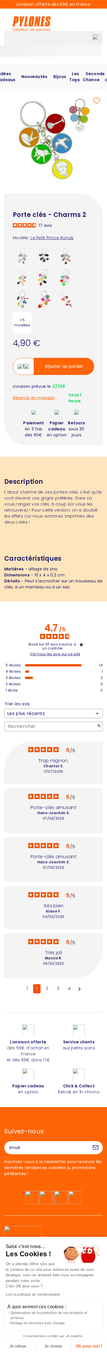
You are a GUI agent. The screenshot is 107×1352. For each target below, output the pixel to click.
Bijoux (59, 76)
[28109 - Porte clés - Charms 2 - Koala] (22, 256)
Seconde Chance (94, 77)
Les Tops (74, 77)
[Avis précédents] (27, 988)
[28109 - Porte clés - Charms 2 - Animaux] (44, 277)
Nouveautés (34, 76)
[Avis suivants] (79, 989)
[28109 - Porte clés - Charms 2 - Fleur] (65, 277)
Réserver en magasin (34, 398)
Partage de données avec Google (37, 1323)
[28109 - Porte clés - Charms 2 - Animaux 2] (22, 277)
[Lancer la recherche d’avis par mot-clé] (99, 726)
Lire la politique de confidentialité (33, 1295)
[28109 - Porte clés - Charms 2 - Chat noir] (44, 256)
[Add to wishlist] (96, 100)
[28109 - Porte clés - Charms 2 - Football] (22, 299)
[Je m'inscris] (95, 1147)
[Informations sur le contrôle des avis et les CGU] (81, 644)
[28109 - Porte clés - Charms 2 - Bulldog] (65, 256)
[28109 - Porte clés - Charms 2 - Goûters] (65, 299)
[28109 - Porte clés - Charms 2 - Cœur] (44, 299)
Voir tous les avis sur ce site (55, 654)
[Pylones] (31, 23)
